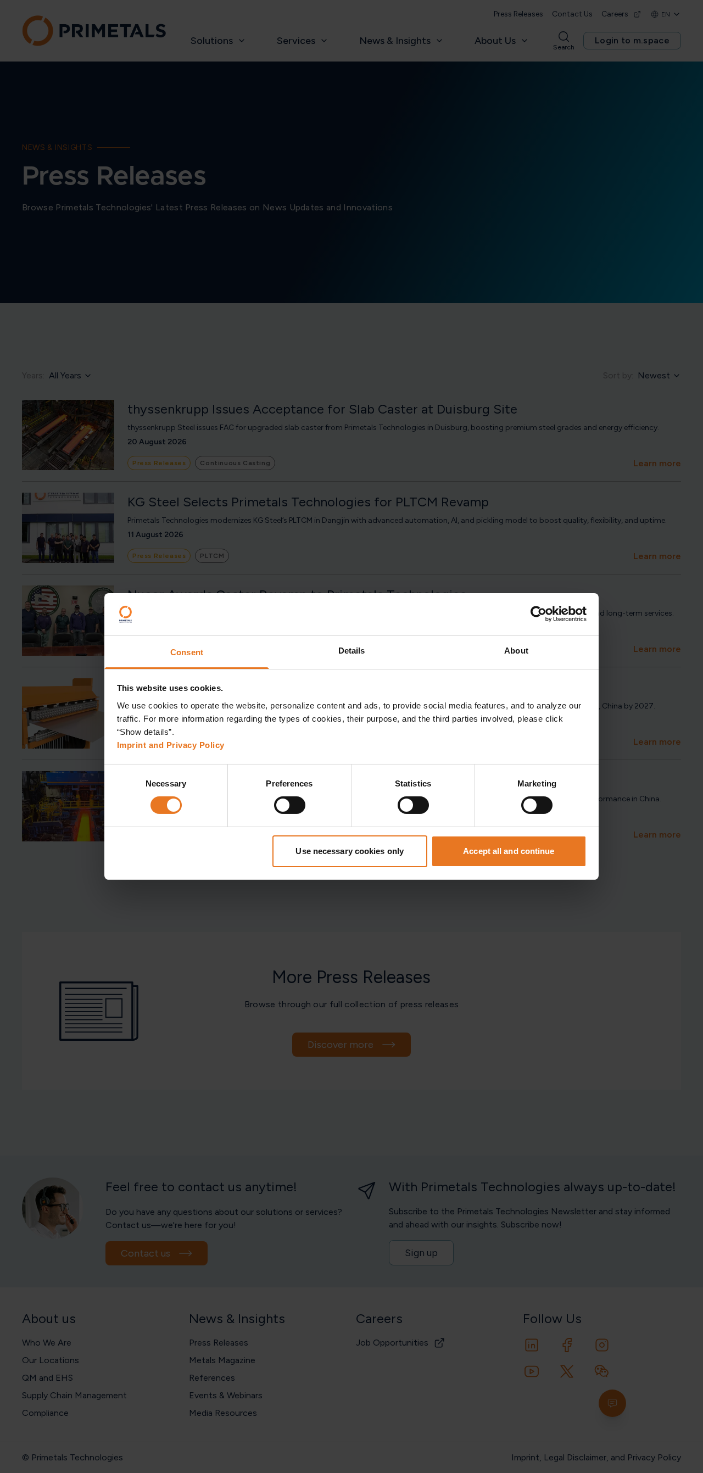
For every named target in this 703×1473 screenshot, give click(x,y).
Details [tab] (351, 650)
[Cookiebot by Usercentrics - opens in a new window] (538, 614)
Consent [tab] (186, 652)
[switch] (289, 805)
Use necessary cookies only (349, 851)
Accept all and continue (508, 851)
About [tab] (516, 650)
